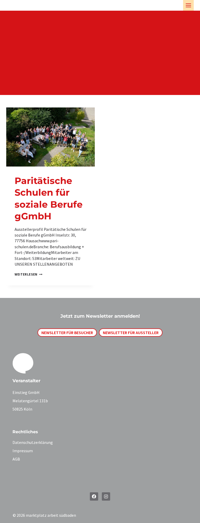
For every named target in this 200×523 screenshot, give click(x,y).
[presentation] (50, 137)
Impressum (22, 450)
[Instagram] (106, 496)
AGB (16, 459)
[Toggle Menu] (188, 5)
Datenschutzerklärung (32, 442)
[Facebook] (94, 496)
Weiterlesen (27, 274)
